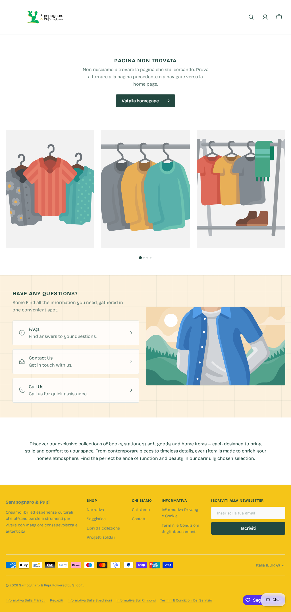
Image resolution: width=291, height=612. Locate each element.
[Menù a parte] (11, 17)
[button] (251, 17)
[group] (50, 189)
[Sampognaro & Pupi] (45, 17)
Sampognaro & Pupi (35, 585)
